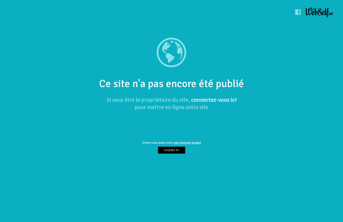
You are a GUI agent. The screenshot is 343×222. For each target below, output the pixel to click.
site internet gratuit (187, 143)
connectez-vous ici (214, 100)
